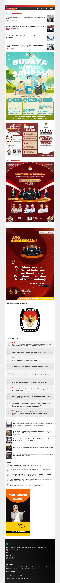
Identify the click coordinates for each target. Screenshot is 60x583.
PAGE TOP (57, 564)
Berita (11, 6)
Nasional (34, 6)
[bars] (52, 2)
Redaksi (8, 574)
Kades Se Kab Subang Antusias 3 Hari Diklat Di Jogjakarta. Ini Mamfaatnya (31, 374)
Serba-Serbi (26, 568)
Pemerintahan (49, 566)
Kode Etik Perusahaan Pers (18, 574)
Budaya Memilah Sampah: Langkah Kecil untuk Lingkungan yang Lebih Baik (31, 352)
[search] (7, 2)
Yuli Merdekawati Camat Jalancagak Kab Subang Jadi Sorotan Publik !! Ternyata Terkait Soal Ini (30, 367)
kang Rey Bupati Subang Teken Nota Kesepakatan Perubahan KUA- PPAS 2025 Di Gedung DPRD (25, 27)
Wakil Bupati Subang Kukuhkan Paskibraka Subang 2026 (25, 465)
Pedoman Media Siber (31, 574)
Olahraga (41, 6)
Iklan (27, 575)
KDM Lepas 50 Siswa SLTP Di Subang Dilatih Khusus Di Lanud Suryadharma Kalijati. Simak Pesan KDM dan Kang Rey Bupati (31, 359)
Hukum (28, 6)
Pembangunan (50, 6)
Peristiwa (15, 568)
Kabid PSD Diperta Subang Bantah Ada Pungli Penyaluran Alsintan (29, 382)
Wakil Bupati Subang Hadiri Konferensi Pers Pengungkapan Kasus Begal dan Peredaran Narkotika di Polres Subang (31, 480)
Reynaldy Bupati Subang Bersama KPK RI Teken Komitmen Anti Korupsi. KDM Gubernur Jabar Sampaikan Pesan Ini (25, 46)
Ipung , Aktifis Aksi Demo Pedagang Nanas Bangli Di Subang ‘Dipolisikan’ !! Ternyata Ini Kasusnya (31, 389)
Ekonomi (22, 6)
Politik (20, 568)
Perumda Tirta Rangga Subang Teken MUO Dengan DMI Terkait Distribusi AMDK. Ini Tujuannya (25, 17)
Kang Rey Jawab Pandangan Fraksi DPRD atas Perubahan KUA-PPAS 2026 (33, 447)
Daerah (16, 6)
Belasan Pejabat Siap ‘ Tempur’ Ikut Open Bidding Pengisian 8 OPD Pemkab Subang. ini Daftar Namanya (31, 397)
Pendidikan (8, 568)
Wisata (32, 568)
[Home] (6, 6)
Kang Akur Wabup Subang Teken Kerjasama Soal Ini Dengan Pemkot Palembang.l (24, 36)
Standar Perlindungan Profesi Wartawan (15, 575)
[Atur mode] (9, 2)
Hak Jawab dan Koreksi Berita (44, 574)
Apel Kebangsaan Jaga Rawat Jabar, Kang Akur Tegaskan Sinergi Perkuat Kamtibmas (30, 470)
